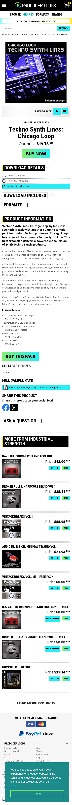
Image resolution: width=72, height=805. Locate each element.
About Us (40, 751)
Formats (42, 14)
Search (63, 28)
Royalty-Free (22, 186)
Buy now (36, 153)
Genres (28, 14)
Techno (6, 372)
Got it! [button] (37, 793)
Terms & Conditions (13, 760)
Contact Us (9, 754)
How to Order (42, 754)
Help (38, 757)
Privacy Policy (42, 760)
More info (52, 618)
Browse (15, 14)
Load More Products (36, 703)
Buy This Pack (20, 356)
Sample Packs (10, 747)
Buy (66, 467)
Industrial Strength (36, 122)
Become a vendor (12, 751)
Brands (56, 14)
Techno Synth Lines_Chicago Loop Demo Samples (33, 387)
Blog (38, 747)
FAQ (6, 757)
